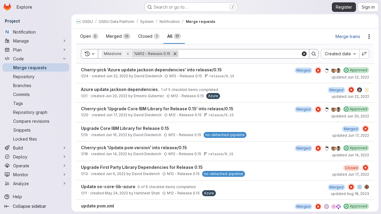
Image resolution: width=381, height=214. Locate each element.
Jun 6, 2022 (116, 173)
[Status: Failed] (318, 70)
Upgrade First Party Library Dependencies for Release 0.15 (142, 167)
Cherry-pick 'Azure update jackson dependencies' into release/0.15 (151, 69)
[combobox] (340, 54)
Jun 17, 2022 (116, 115)
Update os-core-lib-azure (108, 186)
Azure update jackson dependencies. (120, 89)
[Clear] (304, 53)
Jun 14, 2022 (116, 154)
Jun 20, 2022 (116, 96)
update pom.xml (97, 205)
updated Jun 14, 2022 (350, 155)
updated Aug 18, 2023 (350, 193)
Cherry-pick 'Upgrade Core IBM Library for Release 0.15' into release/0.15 (157, 108)
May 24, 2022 (116, 193)
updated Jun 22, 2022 (350, 77)
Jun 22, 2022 (117, 76)
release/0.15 (221, 76)
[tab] (89, 36)
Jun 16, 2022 (116, 135)
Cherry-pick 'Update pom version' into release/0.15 (134, 147)
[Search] (313, 54)
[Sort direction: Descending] (364, 54)
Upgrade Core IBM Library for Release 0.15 (125, 128)
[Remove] (175, 53)
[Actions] (369, 36)
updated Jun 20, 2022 (350, 116)
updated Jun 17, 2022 (350, 135)
